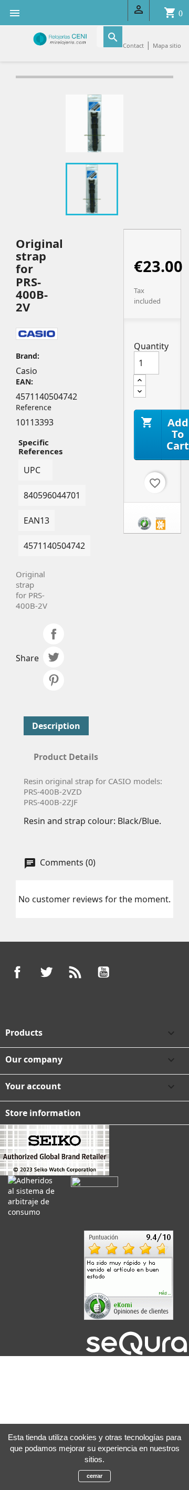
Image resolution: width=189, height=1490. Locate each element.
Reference (33, 407)
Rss (75, 972)
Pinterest (53, 680)
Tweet (53, 657)
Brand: (27, 356)
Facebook (17, 972)
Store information (43, 1113)
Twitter (46, 972)
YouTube (103, 972)
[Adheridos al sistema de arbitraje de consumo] (31, 1196)
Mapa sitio (167, 45)
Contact (133, 45)
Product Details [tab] (66, 757)
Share (53, 633)
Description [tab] (56, 726)
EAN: (24, 382)
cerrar (94, 1476)
